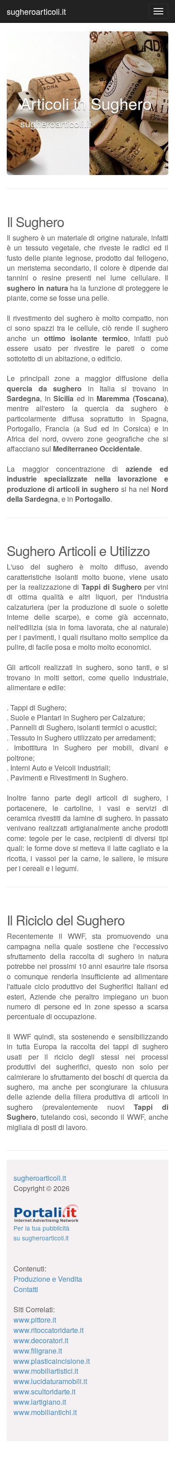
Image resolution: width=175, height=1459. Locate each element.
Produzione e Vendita (47, 1279)
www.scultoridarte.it (44, 1391)
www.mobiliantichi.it (45, 1412)
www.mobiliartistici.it (45, 1371)
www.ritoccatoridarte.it (48, 1330)
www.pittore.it (34, 1319)
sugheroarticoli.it (36, 11)
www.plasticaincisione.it (51, 1361)
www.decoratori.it (40, 1340)
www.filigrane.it (37, 1350)
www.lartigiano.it (39, 1402)
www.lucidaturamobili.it (50, 1381)
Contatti (25, 1289)
